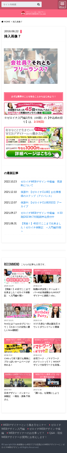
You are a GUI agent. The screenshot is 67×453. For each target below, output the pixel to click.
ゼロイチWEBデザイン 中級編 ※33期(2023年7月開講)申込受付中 (41, 214)
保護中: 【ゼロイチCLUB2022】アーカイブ (41, 204)
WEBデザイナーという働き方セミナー (24, 424)
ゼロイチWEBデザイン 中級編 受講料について (41, 183)
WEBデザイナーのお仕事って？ (26, 432)
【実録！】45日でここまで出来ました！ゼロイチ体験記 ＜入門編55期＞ (41, 227)
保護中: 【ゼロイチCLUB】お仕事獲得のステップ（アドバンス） (41, 193)
